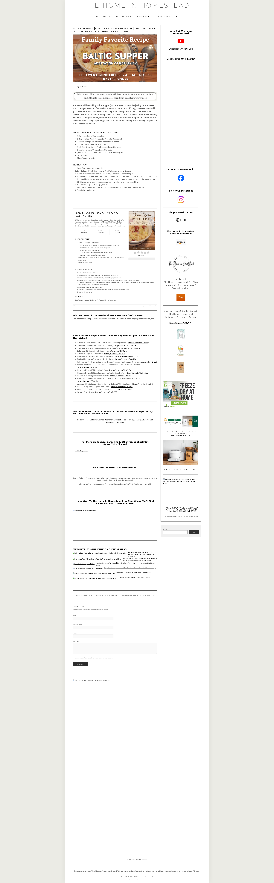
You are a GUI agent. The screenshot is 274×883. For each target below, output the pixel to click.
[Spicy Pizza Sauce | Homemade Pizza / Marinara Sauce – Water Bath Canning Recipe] (88, 568)
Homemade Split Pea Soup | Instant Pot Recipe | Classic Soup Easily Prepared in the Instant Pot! (141, 554)
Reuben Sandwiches (146, 596)
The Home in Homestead (137, 5)
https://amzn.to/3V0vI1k (125, 359)
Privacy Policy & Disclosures (137, 859)
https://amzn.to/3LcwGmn (122, 389)
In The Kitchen (123, 16)
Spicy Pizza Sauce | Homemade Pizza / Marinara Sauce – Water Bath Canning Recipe (130, 568)
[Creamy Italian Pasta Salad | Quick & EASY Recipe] (95, 578)
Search (165, 529)
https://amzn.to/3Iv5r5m (114, 354)
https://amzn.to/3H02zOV (120, 370)
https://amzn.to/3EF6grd (116, 351)
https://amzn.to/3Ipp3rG (142, 384)
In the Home (142, 16)
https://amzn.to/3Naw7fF (125, 345)
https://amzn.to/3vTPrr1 (180, 323)
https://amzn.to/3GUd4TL (88, 367)
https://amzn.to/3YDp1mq (137, 373)
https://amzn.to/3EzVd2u (87, 381)
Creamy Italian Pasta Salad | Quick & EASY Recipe (134, 577)
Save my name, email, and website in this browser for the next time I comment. (93, 658)
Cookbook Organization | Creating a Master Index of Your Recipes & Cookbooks (107, 596)
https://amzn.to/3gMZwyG (146, 362)
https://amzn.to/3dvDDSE (106, 392)
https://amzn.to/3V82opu (122, 386)
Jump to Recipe (81, 87)
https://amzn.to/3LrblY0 (138, 343)
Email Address (78, 624)
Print (141, 259)
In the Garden (102, 16)
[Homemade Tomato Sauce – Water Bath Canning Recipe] (94, 573)
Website (75, 633)
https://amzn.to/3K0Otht (120, 376)
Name (75, 615)
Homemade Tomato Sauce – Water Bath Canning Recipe (133, 573)
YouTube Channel (162, 16)
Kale (130, 880)
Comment (76, 642)
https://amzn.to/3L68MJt (129, 348)
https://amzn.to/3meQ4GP (126, 356)
